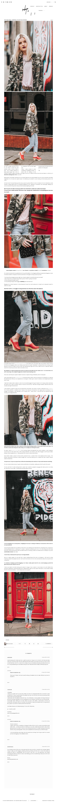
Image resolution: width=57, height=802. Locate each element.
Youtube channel (19, 377)
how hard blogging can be (20, 363)
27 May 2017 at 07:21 (46, 689)
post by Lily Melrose (16, 450)
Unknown (9, 657)
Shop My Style (39, 6)
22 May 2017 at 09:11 (46, 657)
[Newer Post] (9, 647)
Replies (9, 670)
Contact (32, 6)
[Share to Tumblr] (34, 643)
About (45, 6)
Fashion (40, 10)
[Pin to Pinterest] (10, 643)
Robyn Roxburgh (14, 672)
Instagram (50, 388)
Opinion (51, 6)
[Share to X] (29, 643)
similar (39, 270)
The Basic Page (50, 800)
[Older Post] (48, 647)
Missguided (19, 270)
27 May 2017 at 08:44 (46, 721)
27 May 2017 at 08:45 (46, 672)
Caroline (9, 689)
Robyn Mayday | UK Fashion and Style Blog (16, 800)
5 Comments (48, 643)
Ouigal (48, 270)
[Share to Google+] (38, 643)
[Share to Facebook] (25, 643)
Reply (8, 667)
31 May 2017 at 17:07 (46, 746)
